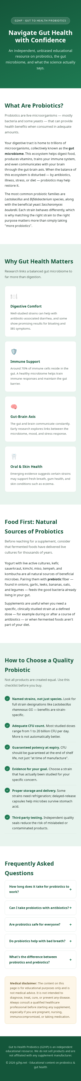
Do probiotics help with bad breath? (37, 941)
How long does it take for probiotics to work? (39, 889)
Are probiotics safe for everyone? (34, 924)
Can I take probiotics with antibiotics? (39, 908)
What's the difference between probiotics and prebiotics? (33, 959)
